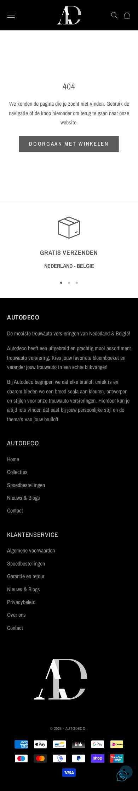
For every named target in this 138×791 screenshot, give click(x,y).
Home (13, 459)
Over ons (16, 615)
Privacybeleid (21, 602)
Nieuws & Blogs (23, 498)
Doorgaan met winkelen (69, 143)
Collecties (17, 472)
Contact (15, 510)
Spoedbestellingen (26, 485)
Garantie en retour (25, 576)
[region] (69, 243)
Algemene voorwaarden (31, 550)
